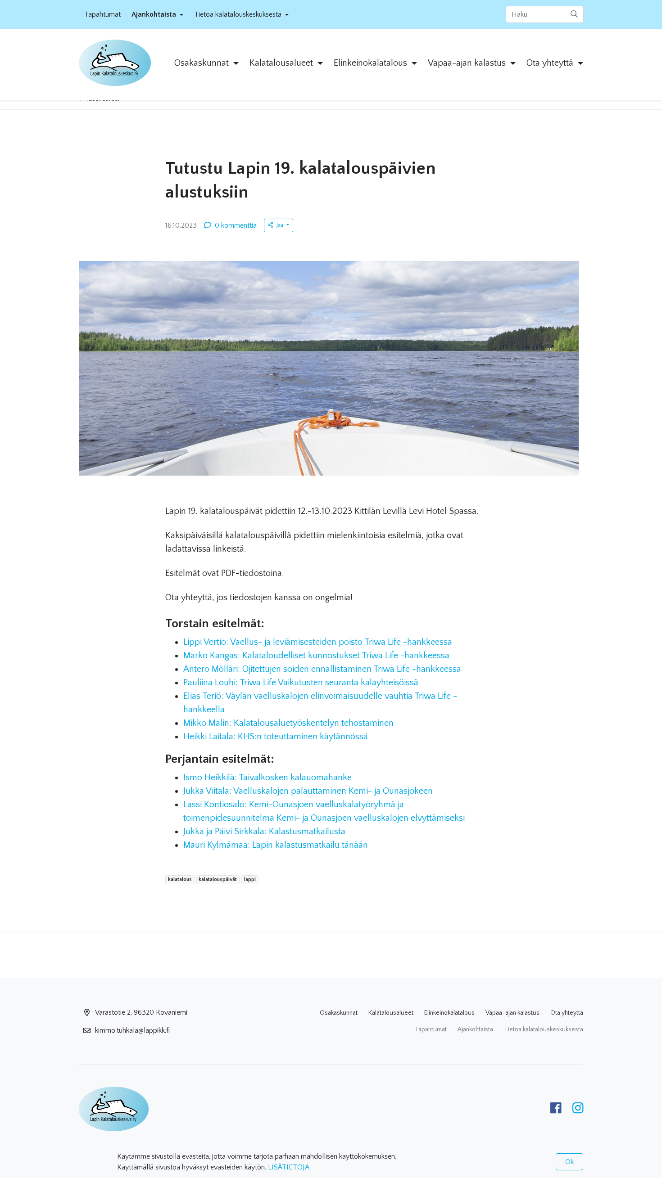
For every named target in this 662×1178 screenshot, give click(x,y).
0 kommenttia (236, 225)
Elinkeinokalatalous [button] (371, 63)
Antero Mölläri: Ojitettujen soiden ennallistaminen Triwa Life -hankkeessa (322, 669)
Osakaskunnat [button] (202, 63)
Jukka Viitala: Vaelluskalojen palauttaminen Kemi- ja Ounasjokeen (308, 791)
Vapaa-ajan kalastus (512, 1012)
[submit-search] (574, 14)
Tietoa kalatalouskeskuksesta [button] (238, 14)
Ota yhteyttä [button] (551, 63)
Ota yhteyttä (566, 1012)
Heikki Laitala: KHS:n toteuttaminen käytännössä (275, 737)
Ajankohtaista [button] (154, 14)
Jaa (281, 225)
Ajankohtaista (475, 1029)
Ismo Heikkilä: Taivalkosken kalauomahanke (267, 777)
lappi (250, 879)
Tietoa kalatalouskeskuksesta (543, 1029)
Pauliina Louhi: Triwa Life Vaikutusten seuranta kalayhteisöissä (300, 683)
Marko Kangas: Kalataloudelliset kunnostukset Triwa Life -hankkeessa (316, 656)
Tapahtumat (102, 14)
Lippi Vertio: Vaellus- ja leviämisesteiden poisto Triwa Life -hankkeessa (317, 642)
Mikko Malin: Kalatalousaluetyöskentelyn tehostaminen (288, 723)
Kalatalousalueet (390, 1012)
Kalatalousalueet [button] (282, 63)
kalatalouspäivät (217, 879)
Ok (569, 1162)
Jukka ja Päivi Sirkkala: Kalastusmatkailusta (264, 831)
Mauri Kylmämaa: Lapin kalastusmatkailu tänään (275, 845)
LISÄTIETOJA (288, 1167)
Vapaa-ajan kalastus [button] (468, 63)
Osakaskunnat (339, 1012)
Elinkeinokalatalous (449, 1012)
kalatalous (180, 879)
